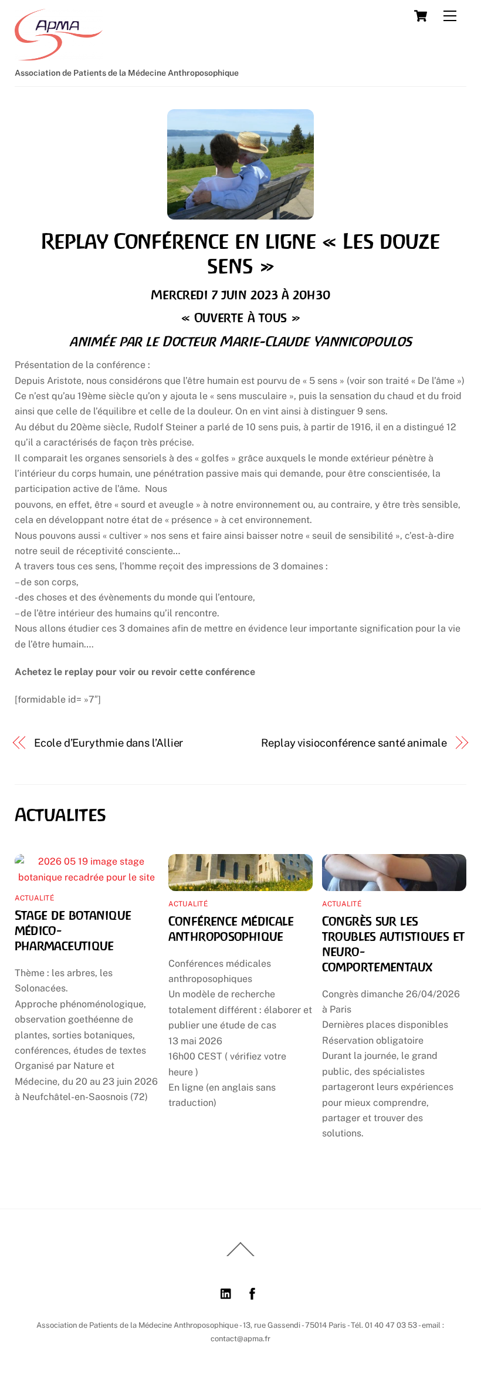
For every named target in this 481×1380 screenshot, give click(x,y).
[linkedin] (226, 1292)
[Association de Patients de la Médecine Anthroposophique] (59, 55)
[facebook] (252, 1292)
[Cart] (420, 16)
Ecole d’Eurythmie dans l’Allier (108, 743)
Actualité (34, 898)
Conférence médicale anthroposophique (231, 928)
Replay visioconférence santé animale (354, 743)
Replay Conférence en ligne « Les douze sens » (240, 253)
